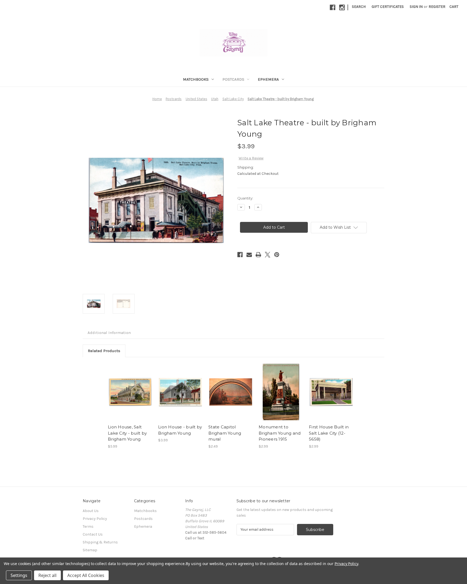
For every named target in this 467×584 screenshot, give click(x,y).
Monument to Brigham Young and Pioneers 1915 (280, 433)
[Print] (258, 254)
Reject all (47, 575)
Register (437, 6)
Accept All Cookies (85, 575)
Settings (19, 575)
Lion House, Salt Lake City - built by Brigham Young (127, 433)
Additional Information (109, 332)
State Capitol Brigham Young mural (224, 433)
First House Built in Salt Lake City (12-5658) (329, 433)
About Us (91, 510)
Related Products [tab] (104, 350)
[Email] (249, 254)
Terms (88, 526)
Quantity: (245, 198)
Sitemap (90, 550)
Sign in (416, 6)
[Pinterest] (276, 254)
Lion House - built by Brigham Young (180, 430)
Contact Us (93, 534)
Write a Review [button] (251, 158)
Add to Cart (130, 392)
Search (359, 6)
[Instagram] (342, 7)
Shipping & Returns (100, 542)
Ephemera (268, 79)
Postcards (233, 79)
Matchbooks (196, 79)
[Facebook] (332, 7)
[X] (267, 254)
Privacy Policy (95, 518)
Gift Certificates (388, 6)
